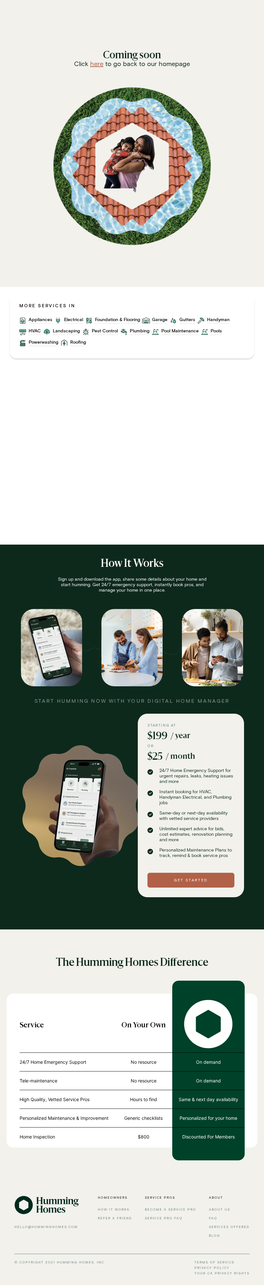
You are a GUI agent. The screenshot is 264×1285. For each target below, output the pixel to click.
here (96, 64)
